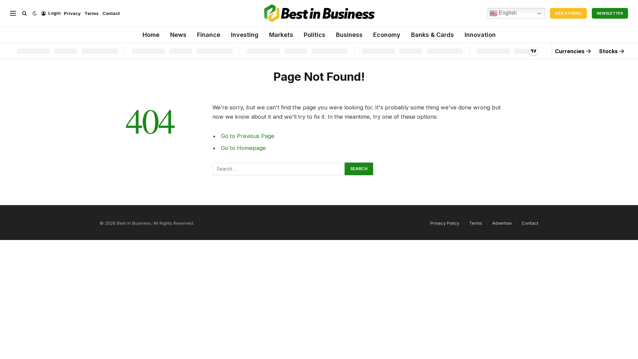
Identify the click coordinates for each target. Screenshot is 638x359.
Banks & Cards (432, 34)
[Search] (24, 13)
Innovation (480, 34)
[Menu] (13, 13)
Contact (111, 13)
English (507, 13)
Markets (281, 34)
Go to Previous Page (247, 136)
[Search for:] (278, 169)
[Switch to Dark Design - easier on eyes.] (34, 13)
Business (349, 34)
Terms (91, 13)
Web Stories (568, 13)
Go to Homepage (243, 148)
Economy (386, 34)
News (178, 34)
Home (151, 34)
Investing (245, 34)
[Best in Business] (319, 13)
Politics (314, 34)
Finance (208, 34)
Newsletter (610, 13)
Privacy (72, 13)
